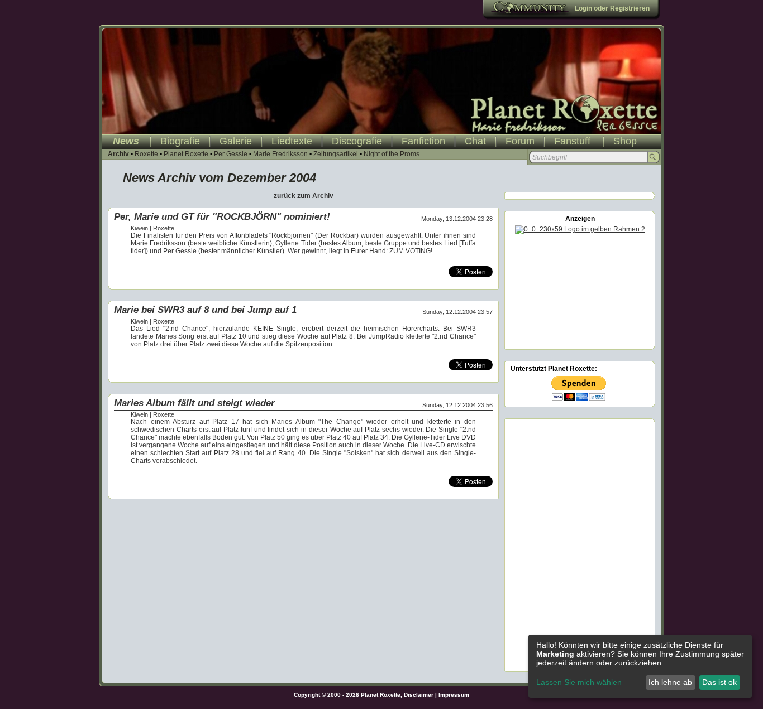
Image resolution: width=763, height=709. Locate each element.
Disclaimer (418, 695)
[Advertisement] (580, 290)
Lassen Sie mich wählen (579, 682)
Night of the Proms (391, 154)
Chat (475, 141)
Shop (625, 141)
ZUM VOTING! (410, 251)
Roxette (146, 154)
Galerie (236, 141)
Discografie (357, 141)
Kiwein (139, 228)
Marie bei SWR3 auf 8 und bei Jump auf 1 (205, 310)
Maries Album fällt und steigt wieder (194, 403)
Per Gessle (230, 154)
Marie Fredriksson (280, 154)
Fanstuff (572, 141)
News (126, 141)
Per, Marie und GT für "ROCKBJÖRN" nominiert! (222, 216)
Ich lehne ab (670, 682)
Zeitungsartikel (335, 154)
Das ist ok (719, 682)
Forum (520, 141)
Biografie (180, 141)
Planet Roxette (186, 154)
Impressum (453, 695)
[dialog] (640, 666)
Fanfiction (423, 141)
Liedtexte (291, 141)
